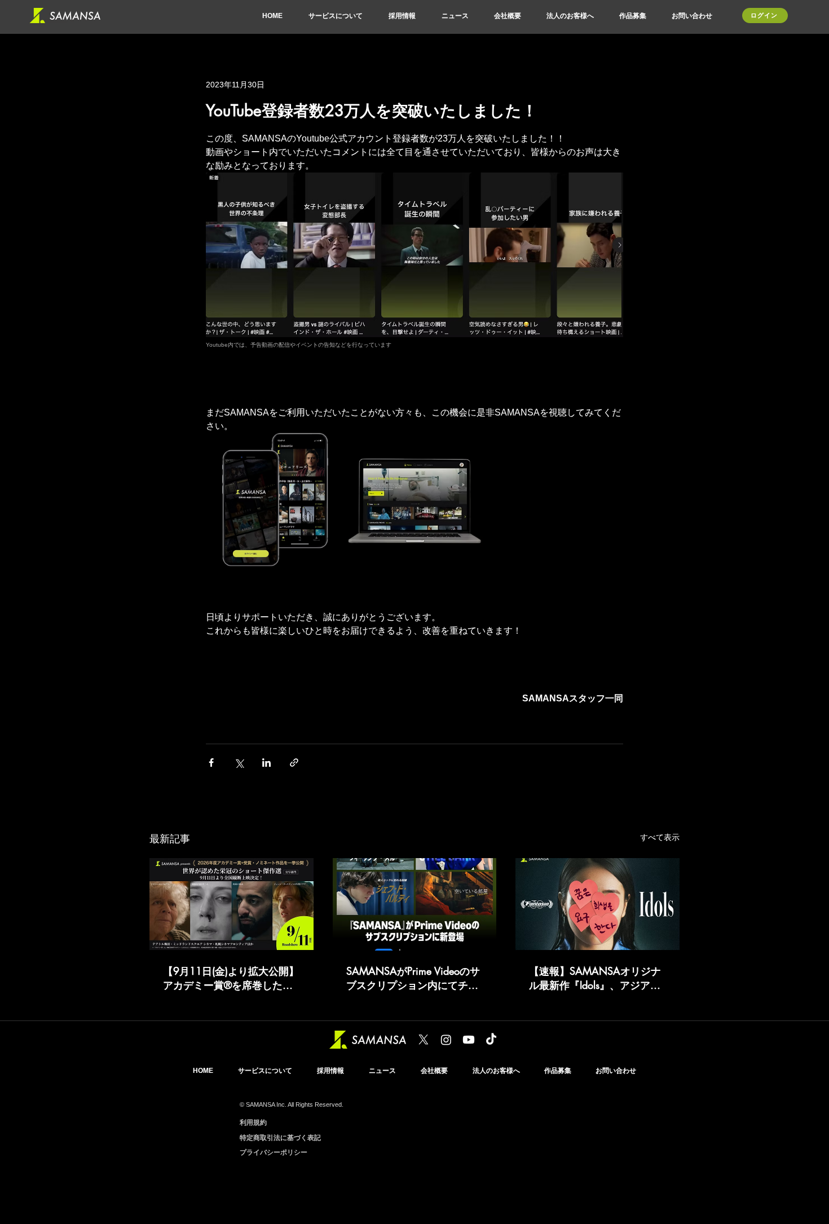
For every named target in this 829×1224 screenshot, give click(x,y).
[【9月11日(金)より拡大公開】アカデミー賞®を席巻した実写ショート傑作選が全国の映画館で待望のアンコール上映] (231, 904)
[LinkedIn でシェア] (266, 762)
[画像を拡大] (274, 501)
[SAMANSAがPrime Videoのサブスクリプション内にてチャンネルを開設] (415, 904)
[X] (423, 1039)
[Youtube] (468, 1039)
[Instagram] (446, 1039)
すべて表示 (660, 837)
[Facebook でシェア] (211, 762)
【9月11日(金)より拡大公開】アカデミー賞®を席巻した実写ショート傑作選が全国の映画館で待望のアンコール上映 (231, 978)
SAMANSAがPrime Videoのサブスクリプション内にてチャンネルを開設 (413, 978)
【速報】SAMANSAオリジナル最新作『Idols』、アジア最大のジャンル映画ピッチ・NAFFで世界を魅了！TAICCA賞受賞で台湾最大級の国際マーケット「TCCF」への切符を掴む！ (596, 978)
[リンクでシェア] (294, 762)
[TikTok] (491, 1039)
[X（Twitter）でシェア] (238, 762)
